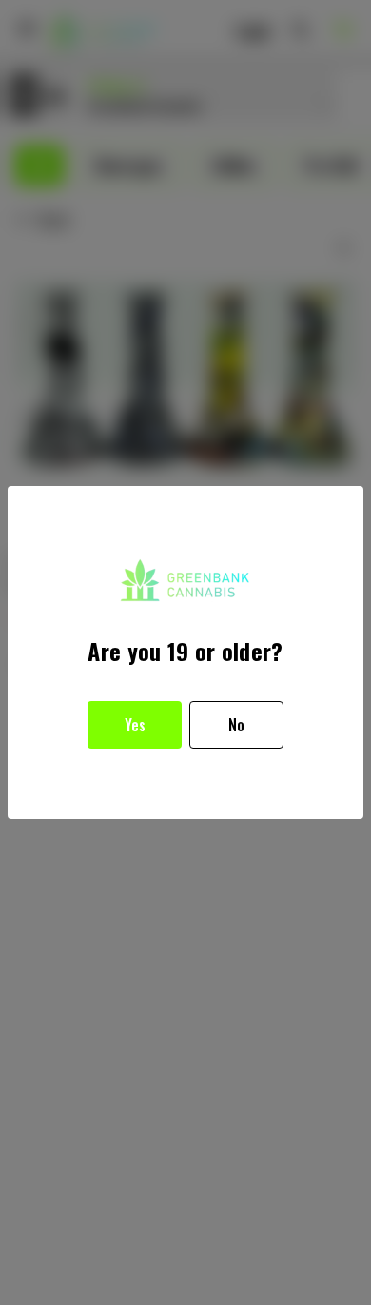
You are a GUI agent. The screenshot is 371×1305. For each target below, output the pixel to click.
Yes (135, 724)
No (236, 724)
